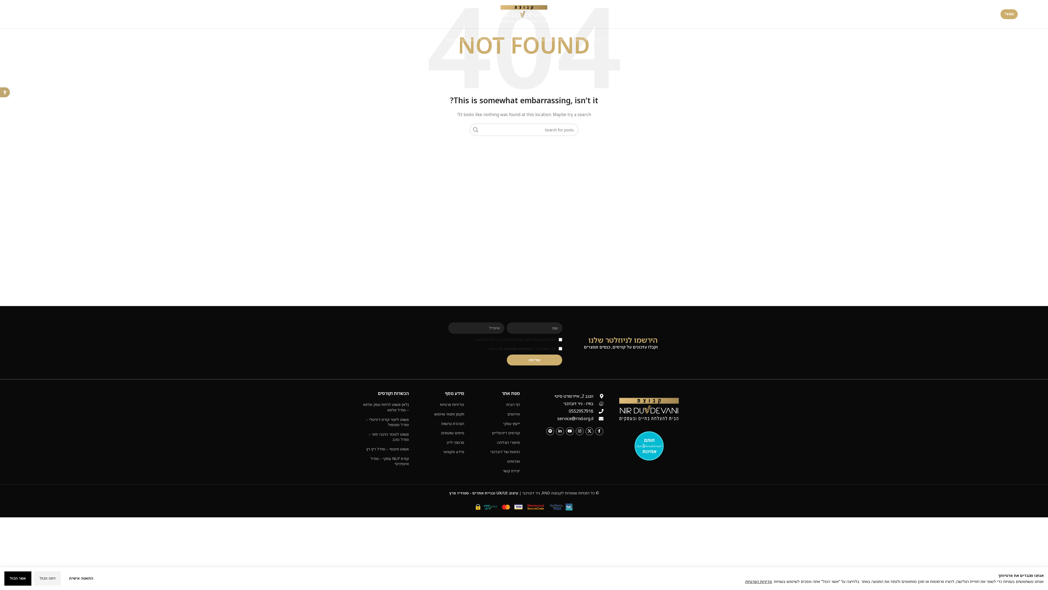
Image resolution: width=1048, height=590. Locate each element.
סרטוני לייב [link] (455, 442)
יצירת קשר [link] (511, 470)
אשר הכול (18, 578)
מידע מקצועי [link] (453, 451)
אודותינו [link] (513, 461)
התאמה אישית (81, 578)
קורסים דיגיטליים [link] (506, 432)
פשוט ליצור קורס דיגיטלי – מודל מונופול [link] (387, 422)
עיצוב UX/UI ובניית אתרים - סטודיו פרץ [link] (483, 492)
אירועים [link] (513, 414)
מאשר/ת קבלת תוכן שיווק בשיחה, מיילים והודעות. (515, 339)
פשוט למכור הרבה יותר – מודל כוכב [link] (389, 437)
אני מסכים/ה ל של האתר (522, 348)
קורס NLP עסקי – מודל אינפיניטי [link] (390, 461)
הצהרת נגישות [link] (452, 423)
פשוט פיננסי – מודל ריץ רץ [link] (387, 449)
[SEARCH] (475, 129)
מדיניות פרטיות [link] (452, 404)
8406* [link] (1009, 14)
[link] (5, 92)
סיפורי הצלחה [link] (508, 442)
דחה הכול (47, 578)
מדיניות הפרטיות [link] (517, 348)
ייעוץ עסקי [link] (511, 423)
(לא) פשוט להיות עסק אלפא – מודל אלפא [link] (386, 407)
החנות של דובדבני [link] (505, 451)
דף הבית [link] (513, 404)
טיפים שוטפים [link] (452, 432)
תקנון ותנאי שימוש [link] (449, 414)
